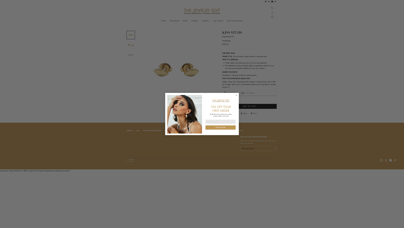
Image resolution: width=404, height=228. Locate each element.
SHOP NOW (221, 127)
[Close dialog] (236, 95)
